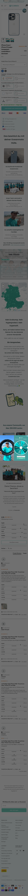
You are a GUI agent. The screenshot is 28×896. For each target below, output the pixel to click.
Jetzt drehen (21, 458)
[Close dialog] (27, 436)
